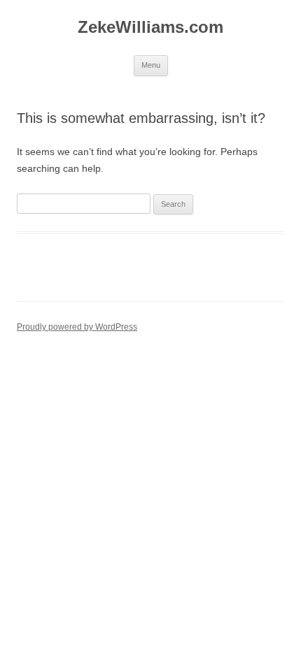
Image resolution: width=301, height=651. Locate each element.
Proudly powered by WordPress (77, 327)
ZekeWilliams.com (150, 26)
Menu (150, 65)
